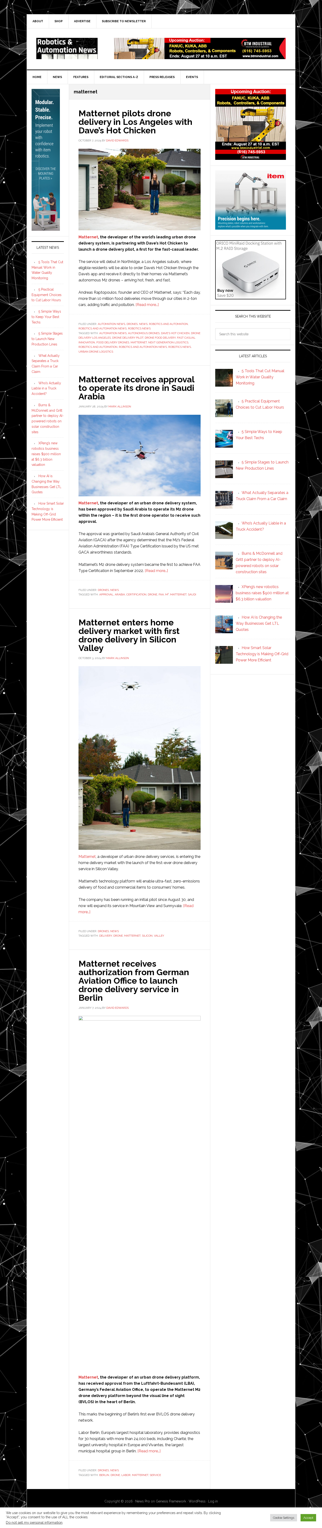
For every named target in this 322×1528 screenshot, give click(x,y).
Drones (132, 324)
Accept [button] (308, 1517)
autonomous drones (144, 333)
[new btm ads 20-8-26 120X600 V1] (46, 229)
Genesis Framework (171, 1501)
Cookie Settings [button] (283, 1517)
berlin (104, 1475)
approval (106, 594)
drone (152, 594)
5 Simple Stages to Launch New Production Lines (47, 339)
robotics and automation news (143, 347)
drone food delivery (160, 337)
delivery (105, 935)
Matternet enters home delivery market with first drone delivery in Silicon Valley (129, 635)
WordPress (197, 1501)
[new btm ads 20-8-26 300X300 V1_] (250, 157)
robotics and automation (97, 347)
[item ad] (250, 227)
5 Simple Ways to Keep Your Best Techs (46, 317)
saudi (192, 594)
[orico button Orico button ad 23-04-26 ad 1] (250, 297)
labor (126, 1475)
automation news (113, 333)
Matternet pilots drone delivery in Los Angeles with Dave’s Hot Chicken (135, 121)
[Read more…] (147, 304)
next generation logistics (168, 342)
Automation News (111, 324)
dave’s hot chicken (175, 333)
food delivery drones (112, 342)
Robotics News (139, 328)
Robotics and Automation (168, 324)
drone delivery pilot (127, 337)
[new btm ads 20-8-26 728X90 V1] (200, 57)
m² (167, 594)
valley (159, 935)
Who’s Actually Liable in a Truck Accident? (46, 388)
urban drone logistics (95, 351)
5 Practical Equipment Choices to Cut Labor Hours (47, 295)
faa (161, 594)
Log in (213, 1501)
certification (136, 594)
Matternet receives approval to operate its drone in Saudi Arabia (136, 387)
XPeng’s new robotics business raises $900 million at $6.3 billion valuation (46, 454)
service (155, 1475)
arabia (120, 594)
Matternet (88, 237)
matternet (139, 342)
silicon (147, 935)
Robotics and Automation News (102, 328)
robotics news (179, 347)
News (143, 324)
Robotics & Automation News (67, 48)
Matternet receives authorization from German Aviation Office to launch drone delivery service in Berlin (133, 981)
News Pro (142, 1501)
